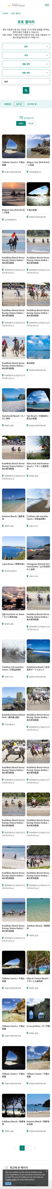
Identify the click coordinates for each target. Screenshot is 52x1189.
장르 (26, 46)
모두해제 (30, 104)
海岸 (18, 104)
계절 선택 (26, 64)
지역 (26, 55)
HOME (5, 13)
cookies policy (11, 1179)
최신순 (31, 123)
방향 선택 (26, 72)
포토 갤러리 (16, 13)
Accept (8, 1183)
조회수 (21, 123)
